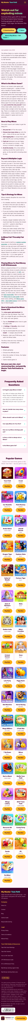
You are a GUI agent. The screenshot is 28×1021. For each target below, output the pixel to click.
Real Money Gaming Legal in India (10, 968)
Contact (3, 909)
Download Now (21, 1018)
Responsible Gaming (6, 921)
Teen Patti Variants (6, 951)
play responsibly (9, 294)
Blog (2, 913)
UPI (20, 272)
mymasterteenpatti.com (6, 1005)
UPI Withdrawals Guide (7, 959)
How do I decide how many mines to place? (13, 410)
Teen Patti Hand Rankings (8, 947)
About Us (3, 905)
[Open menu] (25, 2)
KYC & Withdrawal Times (7, 963)
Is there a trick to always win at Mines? (12, 438)
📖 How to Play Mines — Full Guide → (12, 36)
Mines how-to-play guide (11, 296)
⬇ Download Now (8, 30)
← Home (21, 30)
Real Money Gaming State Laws (9, 972)
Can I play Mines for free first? (12, 424)
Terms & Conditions (6, 934)
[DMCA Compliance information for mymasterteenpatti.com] (8, 1010)
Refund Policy (4, 938)
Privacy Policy (4, 930)
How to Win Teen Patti (7, 955)
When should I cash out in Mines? (13, 417)
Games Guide (4, 917)
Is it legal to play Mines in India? (12, 390)
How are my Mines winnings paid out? (13, 431)
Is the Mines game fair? (10, 445)
